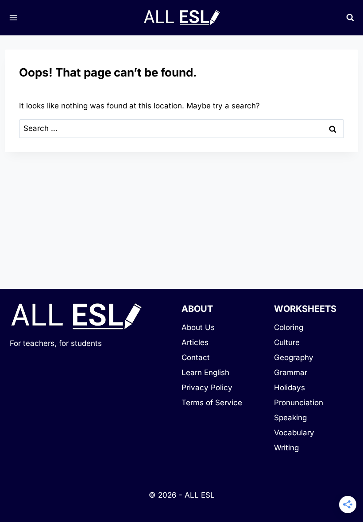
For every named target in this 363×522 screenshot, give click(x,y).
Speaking (290, 417)
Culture (287, 342)
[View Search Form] (350, 18)
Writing (286, 447)
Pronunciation (298, 402)
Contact (196, 357)
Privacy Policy (207, 387)
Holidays (289, 387)
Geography (293, 357)
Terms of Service (212, 402)
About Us (198, 327)
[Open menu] (13, 17)
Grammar (290, 372)
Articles (195, 342)
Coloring (288, 327)
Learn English (205, 372)
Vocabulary (294, 432)
